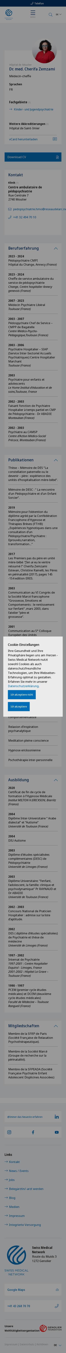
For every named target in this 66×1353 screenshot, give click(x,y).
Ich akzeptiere (19, 706)
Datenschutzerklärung (23, 686)
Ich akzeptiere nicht (22, 694)
